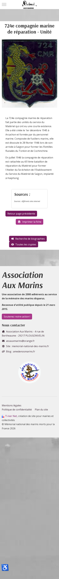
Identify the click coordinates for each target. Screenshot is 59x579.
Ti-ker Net (11, 416)
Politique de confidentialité (17, 409)
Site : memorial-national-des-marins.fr (27, 346)
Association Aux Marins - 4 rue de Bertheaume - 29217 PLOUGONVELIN (23, 333)
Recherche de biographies (30, 238)
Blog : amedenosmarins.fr (20, 351)
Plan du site (41, 409)
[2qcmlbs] (29, 74)
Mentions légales (11, 405)
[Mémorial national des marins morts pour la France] (29, 4)
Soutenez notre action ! (17, 316)
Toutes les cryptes (25, 244)
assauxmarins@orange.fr (20, 341)
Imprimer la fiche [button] (31, 221)
